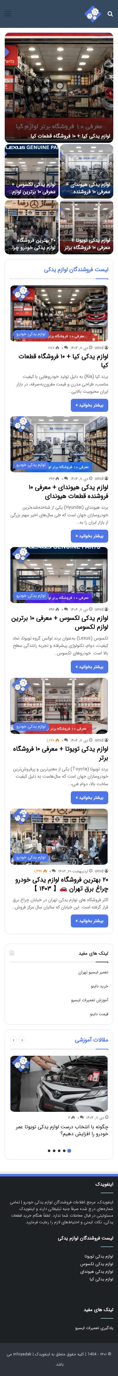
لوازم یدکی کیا (101, 1279)
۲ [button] (64, 1151)
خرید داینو (99, 986)
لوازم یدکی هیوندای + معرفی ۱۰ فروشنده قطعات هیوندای (88, 192)
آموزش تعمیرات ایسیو (89, 1000)
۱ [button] (69, 1151)
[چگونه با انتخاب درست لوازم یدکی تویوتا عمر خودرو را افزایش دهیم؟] (59, 1084)
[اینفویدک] (92, 13)
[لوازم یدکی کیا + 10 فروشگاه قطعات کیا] (59, 88)
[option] (59, 143)
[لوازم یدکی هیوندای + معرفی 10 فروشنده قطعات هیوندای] (87, 171)
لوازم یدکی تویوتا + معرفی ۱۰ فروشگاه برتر (87, 243)
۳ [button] (59, 1151)
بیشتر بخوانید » (90, 405)
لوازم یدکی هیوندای (96, 1271)
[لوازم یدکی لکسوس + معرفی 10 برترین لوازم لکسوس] (32, 171)
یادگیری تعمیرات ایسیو (94, 1328)
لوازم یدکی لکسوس (96, 1264)
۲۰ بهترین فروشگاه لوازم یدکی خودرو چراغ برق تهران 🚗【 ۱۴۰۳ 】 (32, 250)
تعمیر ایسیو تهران (93, 972)
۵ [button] (49, 1151)
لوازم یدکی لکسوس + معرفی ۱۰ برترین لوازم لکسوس (33, 192)
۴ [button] (54, 1151)
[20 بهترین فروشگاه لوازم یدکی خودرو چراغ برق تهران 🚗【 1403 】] (32, 227)
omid (99, 348)
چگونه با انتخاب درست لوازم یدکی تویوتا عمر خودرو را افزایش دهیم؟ (62, 1130)
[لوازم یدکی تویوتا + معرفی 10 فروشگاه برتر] (87, 227)
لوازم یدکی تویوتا (99, 1256)
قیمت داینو (99, 1014)
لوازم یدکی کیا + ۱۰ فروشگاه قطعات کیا (70, 136)
